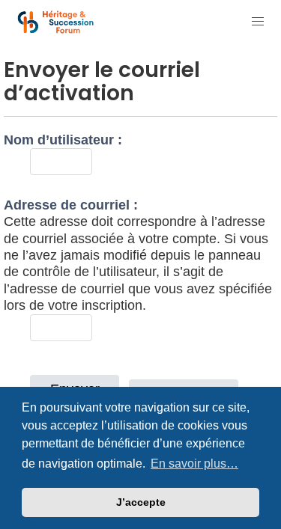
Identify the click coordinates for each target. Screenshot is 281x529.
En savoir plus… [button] (194, 463)
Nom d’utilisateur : (63, 139)
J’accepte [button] (141, 502)
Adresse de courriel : (71, 205)
